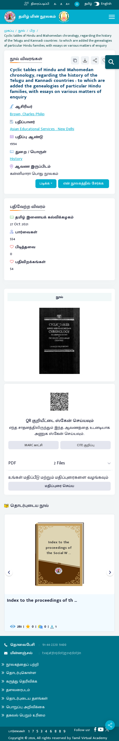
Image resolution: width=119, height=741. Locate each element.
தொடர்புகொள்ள (21, 673)
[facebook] (96, 729)
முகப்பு (9, 30)
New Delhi (66, 129)
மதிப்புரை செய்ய (59, 486)
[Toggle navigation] (112, 17)
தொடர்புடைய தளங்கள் (27, 698)
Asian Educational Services (32, 129)
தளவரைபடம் (18, 690)
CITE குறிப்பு (85, 445)
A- (55, 4)
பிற (32, 30)
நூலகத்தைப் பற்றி (22, 664)
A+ (68, 4)
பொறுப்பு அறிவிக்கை (25, 707)
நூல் (21, 30)
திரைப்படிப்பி (39, 3)
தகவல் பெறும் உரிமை (25, 715)
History (16, 159)
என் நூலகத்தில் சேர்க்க (83, 183)
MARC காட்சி (34, 445)
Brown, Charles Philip (27, 114)
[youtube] (101, 729)
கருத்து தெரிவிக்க (21, 681)
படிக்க (45, 183)
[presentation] (9, 573)
